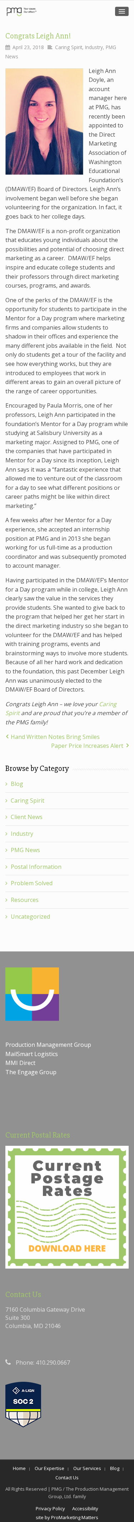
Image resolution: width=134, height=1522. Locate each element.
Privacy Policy (50, 1508)
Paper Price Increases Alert (87, 746)
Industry (94, 47)
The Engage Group (30, 1072)
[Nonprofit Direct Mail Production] (21, 11)
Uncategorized (30, 916)
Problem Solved (32, 883)
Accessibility (85, 1508)
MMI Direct (20, 1063)
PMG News (25, 850)
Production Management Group (49, 1045)
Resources (25, 900)
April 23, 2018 (28, 47)
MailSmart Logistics (32, 1054)
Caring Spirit (68, 47)
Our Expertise (49, 1468)
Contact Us (67, 1477)
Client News (27, 817)
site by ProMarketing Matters (67, 1517)
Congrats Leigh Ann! (38, 36)
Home (19, 1468)
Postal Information (36, 867)
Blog (17, 784)
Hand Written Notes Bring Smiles (55, 737)
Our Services (87, 1468)
